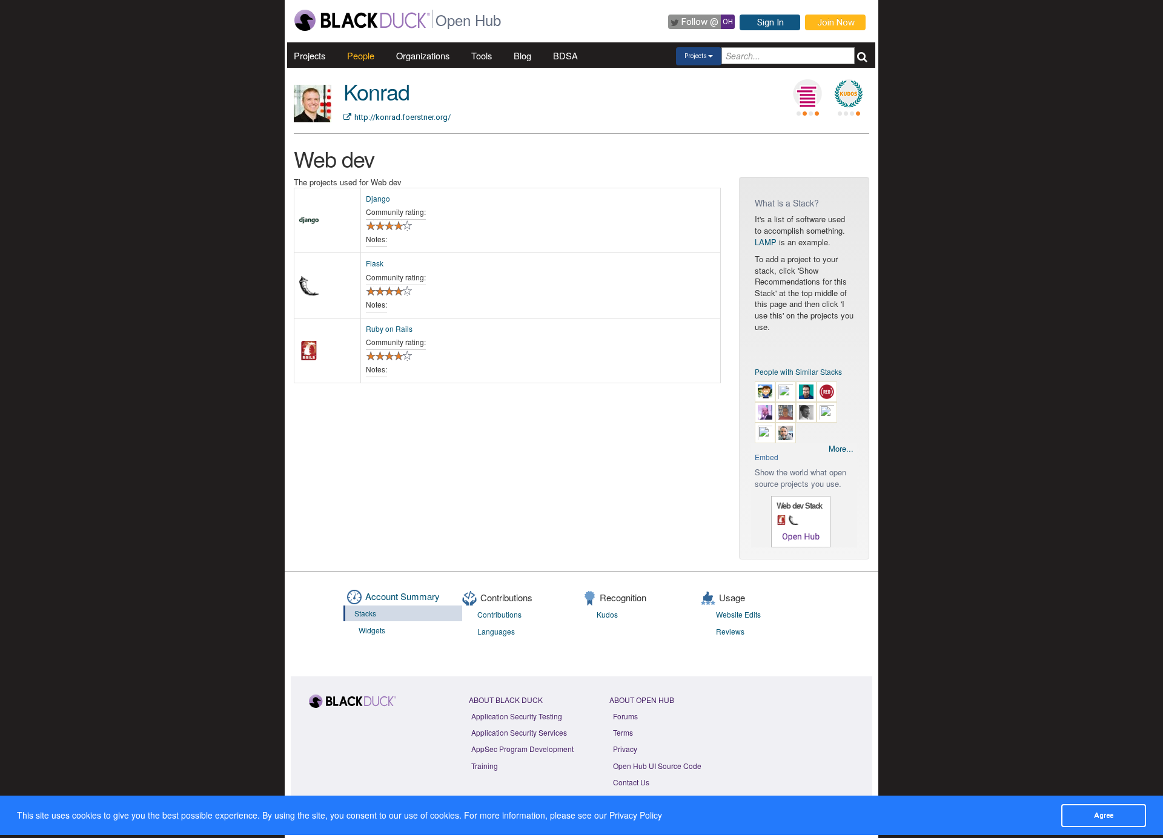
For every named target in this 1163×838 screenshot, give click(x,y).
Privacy (625, 749)
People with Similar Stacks (798, 371)
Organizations (422, 55)
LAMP (766, 242)
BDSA (565, 55)
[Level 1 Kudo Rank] (848, 93)
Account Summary (402, 596)
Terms (623, 732)
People (360, 55)
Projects (309, 55)
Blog (522, 55)
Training (484, 765)
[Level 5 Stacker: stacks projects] (807, 93)
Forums (625, 716)
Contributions (499, 614)
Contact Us (631, 782)
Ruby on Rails (389, 328)
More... (841, 448)
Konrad (376, 91)
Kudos (607, 614)
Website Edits (738, 614)
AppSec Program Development (522, 749)
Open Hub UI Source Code (657, 765)
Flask (374, 263)
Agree (1103, 815)
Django (378, 198)
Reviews (730, 631)
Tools (481, 55)
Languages (496, 631)
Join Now (836, 22)
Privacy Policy (635, 815)
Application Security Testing (516, 716)
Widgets (372, 630)
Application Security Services (519, 732)
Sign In (770, 22)
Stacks (365, 613)
